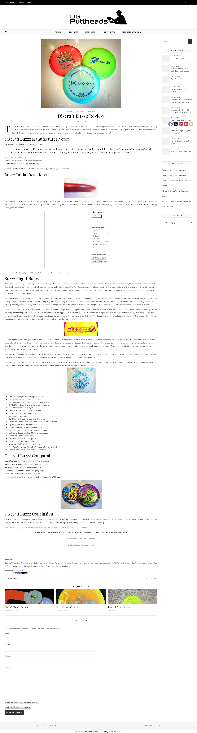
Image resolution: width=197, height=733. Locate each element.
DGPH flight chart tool (113, 204)
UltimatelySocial (115, 731)
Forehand (103, 258)
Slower (94, 261)
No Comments (152, 578)
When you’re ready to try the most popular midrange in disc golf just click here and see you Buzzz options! (46, 527)
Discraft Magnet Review (16, 607)
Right (96, 258)
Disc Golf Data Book (132, 32)
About (12, 2)
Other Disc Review (86, 112)
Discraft (71, 112)
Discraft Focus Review (119, 607)
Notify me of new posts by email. (18, 707)
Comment (9, 667)
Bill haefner (166, 191)
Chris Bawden (12, 578)
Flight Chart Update (177, 58)
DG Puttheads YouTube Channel (81, 538)
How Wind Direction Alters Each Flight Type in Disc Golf (180, 69)
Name (8, 633)
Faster (105, 261)
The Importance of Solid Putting (179, 90)
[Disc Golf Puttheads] (98, 17)
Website (8, 656)
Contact (20, 2)
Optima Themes (55, 726)
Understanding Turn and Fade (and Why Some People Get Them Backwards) (181, 101)
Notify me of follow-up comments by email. (22, 702)
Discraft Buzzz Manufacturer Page (18, 157)
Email (7, 644)
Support (29, 2)
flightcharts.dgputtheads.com (68, 273)
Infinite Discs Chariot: (13, 477)
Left (93, 258)
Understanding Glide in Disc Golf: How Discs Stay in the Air (181, 111)
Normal (99, 261)
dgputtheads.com (62, 168)
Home (7, 2)
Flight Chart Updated (178, 79)
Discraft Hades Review (67, 607)
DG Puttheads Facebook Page (81, 545)
